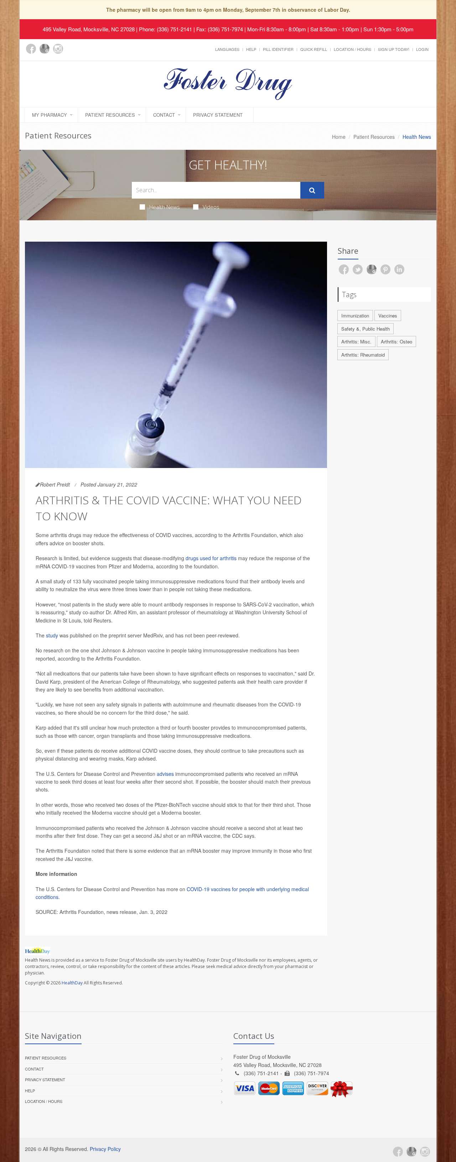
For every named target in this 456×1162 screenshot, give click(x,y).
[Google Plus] (45, 49)
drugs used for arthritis (211, 558)
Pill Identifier (278, 49)
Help (251, 49)
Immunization (355, 315)
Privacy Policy (105, 1148)
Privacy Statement (218, 114)
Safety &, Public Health (365, 328)
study (52, 635)
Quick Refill (313, 49)
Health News (164, 206)
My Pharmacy (49, 114)
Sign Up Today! (393, 49)
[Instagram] (58, 49)
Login (422, 49)
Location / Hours (352, 49)
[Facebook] (31, 49)
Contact (164, 114)
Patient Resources (110, 114)
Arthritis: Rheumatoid (363, 354)
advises (165, 773)
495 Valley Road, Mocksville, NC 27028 (89, 29)
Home (339, 136)
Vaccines (387, 315)
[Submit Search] (312, 190)
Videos (211, 206)
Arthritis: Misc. (356, 341)
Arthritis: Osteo (396, 341)
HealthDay (72, 983)
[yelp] (72, 53)
